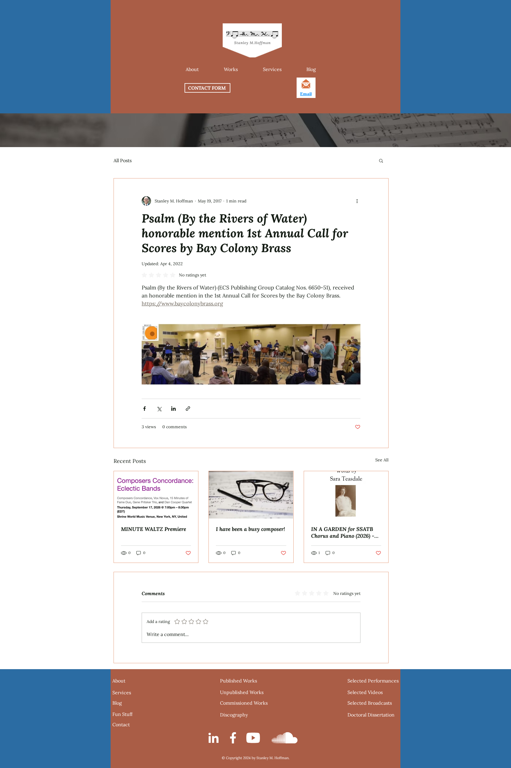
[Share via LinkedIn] (173, 408)
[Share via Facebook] (144, 408)
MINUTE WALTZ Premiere (153, 529)
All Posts (123, 160)
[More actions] (356, 201)
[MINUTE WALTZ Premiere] (156, 495)
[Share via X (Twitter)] (159, 408)
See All (382, 460)
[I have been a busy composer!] (251, 495)
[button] (230, 69)
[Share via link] (188, 408)
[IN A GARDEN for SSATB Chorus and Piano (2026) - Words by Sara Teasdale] (346, 495)
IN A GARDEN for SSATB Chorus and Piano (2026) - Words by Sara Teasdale (342, 532)
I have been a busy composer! (250, 529)
